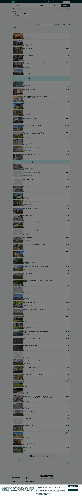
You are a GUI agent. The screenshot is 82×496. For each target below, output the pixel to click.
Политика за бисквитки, (10, 491)
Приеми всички (72, 486)
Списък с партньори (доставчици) (42, 494)
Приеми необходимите (73, 489)
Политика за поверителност (19, 491)
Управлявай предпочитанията (73, 493)
